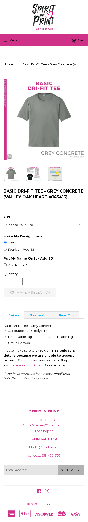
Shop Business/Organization (44, 425)
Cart (80, 40)
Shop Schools (44, 420)
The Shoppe (44, 431)
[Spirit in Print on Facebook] (39, 492)
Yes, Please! (17, 265)
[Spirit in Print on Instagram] (47, 492)
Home (8, 64)
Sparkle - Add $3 (21, 249)
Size (7, 216)
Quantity (11, 274)
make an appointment (26, 365)
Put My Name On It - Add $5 (28, 258)
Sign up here (71, 470)
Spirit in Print (47, 504)
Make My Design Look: (23, 236)
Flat (11, 243)
